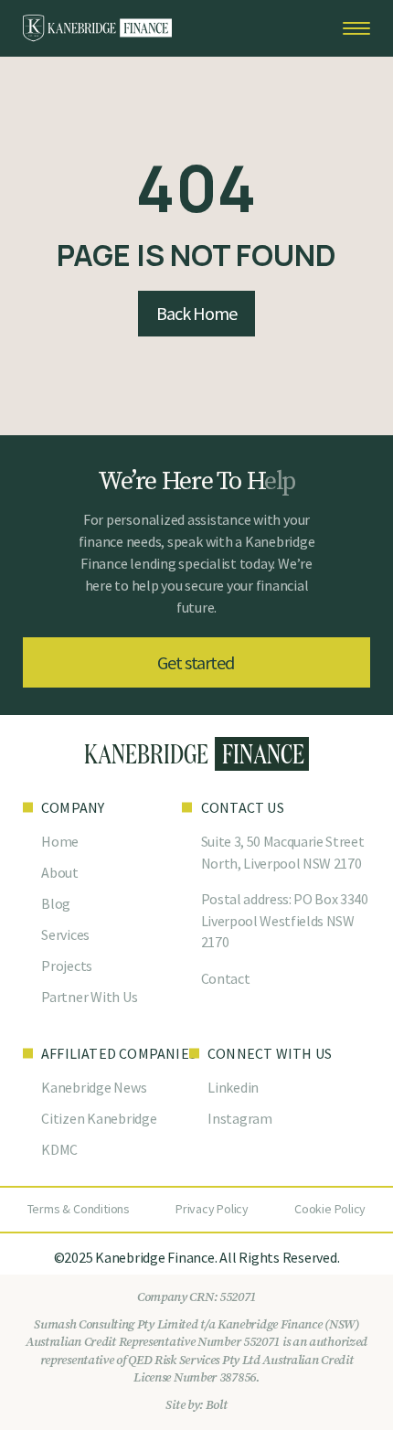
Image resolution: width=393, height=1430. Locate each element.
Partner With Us (89, 996)
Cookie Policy (330, 1209)
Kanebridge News (93, 1087)
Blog (55, 903)
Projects (66, 965)
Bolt (217, 1405)
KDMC (59, 1149)
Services (65, 934)
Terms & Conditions (78, 1209)
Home (60, 841)
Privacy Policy (212, 1209)
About (60, 872)
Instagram (239, 1118)
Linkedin (233, 1087)
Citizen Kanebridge (99, 1118)
